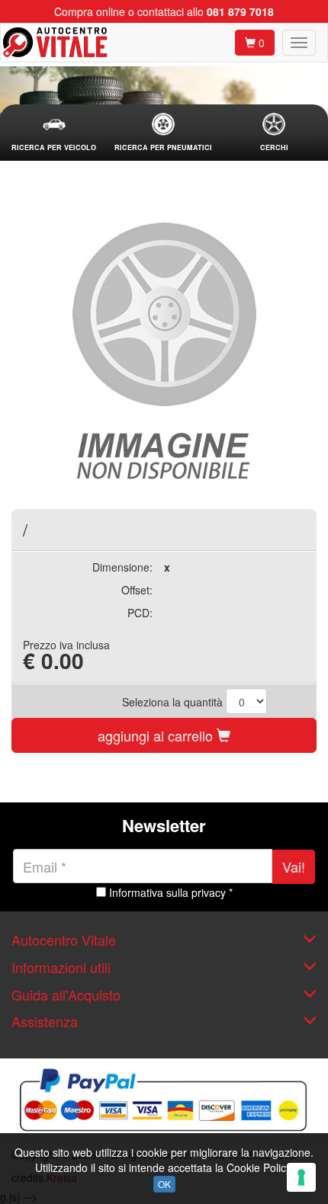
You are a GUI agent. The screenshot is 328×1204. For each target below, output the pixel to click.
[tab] (54, 133)
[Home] (55, 43)
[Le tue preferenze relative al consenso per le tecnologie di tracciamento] (301, 1177)
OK (164, 1183)
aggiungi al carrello (157, 735)
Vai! (293, 866)
